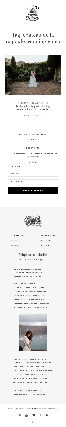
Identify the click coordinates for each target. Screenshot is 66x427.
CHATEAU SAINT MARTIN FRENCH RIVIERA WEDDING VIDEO (32, 363)
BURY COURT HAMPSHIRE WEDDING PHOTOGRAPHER (30, 308)
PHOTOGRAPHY (48, 236)
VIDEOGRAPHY (18, 236)
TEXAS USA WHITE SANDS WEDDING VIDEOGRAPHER (30, 382)
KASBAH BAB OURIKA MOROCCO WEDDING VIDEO (30, 295)
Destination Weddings (33, 103)
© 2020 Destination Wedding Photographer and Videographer (33, 408)
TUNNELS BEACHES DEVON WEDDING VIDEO (27, 390)
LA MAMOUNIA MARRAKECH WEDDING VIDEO (28, 273)
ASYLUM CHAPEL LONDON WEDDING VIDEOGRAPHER (30, 378)
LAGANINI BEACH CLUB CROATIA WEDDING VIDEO (29, 287)
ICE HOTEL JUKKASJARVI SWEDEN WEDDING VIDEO (30, 374)
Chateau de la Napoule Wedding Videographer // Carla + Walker (33, 88)
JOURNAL (15, 245)
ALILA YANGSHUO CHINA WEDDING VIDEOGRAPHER (30, 359)
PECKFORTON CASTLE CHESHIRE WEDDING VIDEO (29, 299)
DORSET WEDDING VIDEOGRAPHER (24, 280)
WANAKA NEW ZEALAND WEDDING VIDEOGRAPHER (30, 367)
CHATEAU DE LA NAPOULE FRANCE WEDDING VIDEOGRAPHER (33, 370)
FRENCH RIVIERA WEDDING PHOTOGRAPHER (27, 270)
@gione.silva (33, 139)
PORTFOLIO (46, 240)
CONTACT (45, 245)
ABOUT (14, 240)
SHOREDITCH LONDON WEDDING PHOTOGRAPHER (29, 398)
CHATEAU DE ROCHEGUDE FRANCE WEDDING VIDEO (30, 394)
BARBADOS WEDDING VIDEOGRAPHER (25, 284)
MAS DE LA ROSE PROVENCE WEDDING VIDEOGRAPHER (31, 304)
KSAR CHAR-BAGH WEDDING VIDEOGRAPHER (28, 276)
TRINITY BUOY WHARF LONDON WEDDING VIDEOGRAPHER (32, 386)
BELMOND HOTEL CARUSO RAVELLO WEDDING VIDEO (30, 291)
